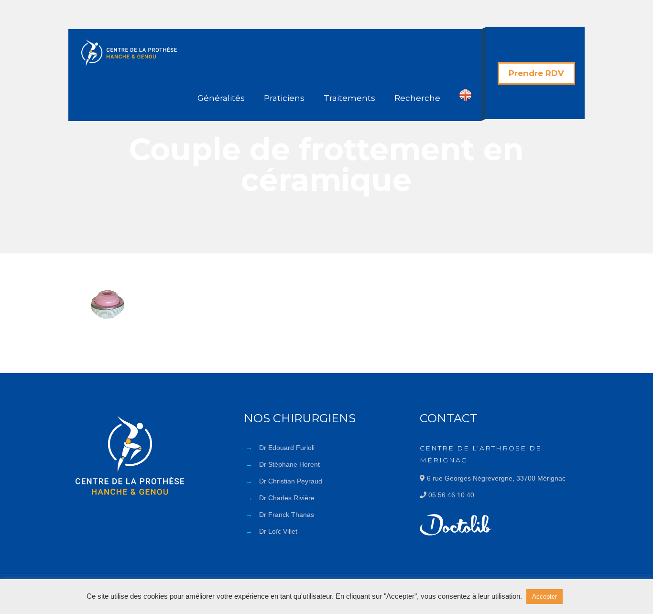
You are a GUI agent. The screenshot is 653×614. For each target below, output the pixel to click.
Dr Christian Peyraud (290, 481)
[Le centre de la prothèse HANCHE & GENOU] (129, 52)
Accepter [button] (544, 596)
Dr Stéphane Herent (289, 464)
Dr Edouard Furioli (287, 447)
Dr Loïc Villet (278, 531)
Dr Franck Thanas (286, 514)
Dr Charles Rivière (287, 498)
